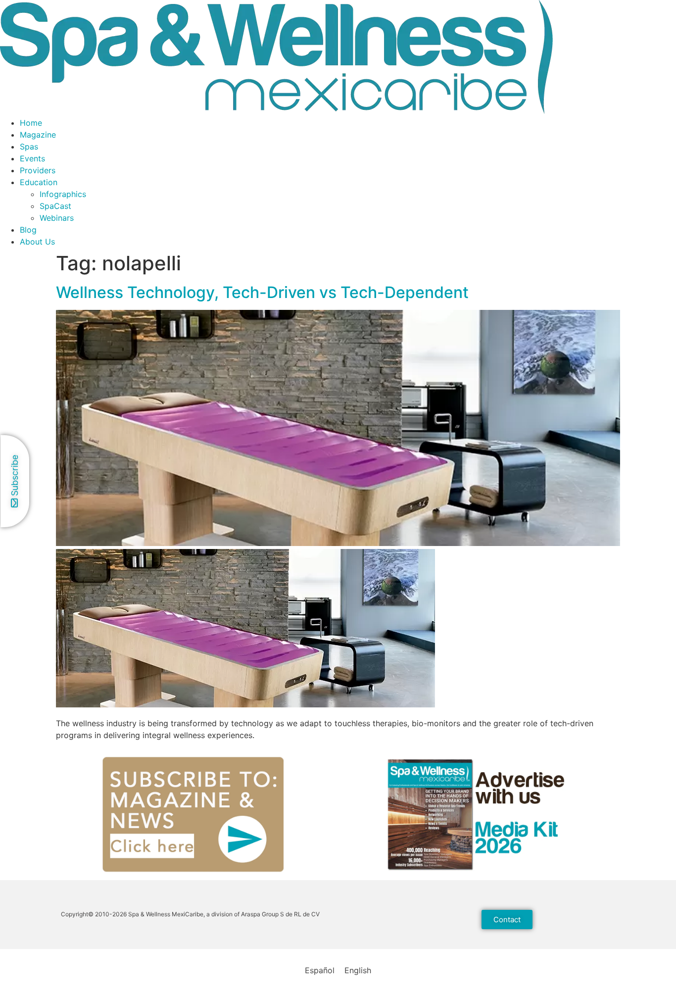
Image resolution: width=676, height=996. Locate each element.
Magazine (38, 135)
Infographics (63, 194)
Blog (28, 230)
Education (38, 182)
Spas (29, 146)
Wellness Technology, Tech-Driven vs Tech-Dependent (262, 292)
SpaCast (55, 206)
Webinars (57, 218)
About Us (37, 242)
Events (32, 158)
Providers (37, 170)
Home (31, 123)
